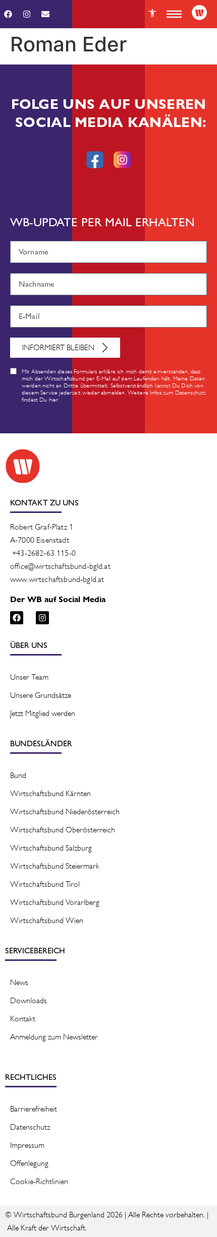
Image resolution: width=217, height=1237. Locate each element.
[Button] (152, 13)
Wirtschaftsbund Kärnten (50, 793)
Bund (18, 775)
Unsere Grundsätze (40, 695)
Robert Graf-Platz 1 (41, 527)
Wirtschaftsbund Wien (46, 920)
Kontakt (22, 1018)
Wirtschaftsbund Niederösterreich (65, 811)
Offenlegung (29, 1163)
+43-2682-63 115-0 (44, 553)
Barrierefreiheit (33, 1108)
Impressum (27, 1145)
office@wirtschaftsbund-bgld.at (60, 566)
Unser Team (29, 677)
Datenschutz (30, 1127)
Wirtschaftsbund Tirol (45, 884)
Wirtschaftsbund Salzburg (51, 847)
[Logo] (199, 12)
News (19, 982)
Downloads (28, 1000)
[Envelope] (45, 14)
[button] (174, 14)
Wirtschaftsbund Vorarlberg (54, 902)
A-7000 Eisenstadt (39, 540)
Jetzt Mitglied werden (42, 713)
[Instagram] (27, 14)
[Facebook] (8, 14)
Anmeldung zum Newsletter (54, 1036)
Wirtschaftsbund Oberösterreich (62, 829)
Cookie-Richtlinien (39, 1181)
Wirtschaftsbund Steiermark (54, 866)
